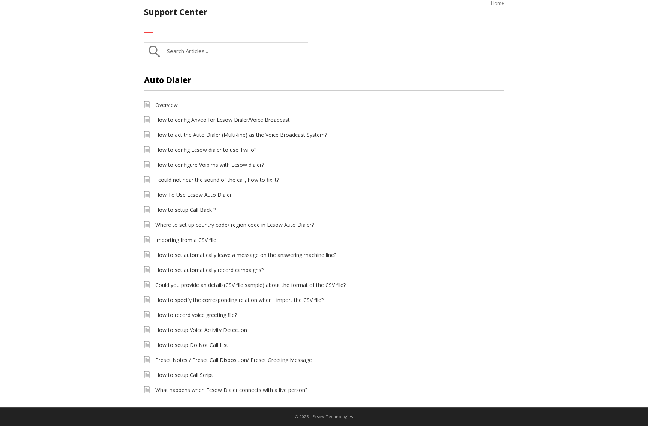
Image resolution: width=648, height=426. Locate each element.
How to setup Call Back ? (185, 209)
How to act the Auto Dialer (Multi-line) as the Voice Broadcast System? (241, 134)
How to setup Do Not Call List (191, 344)
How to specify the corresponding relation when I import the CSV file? (239, 299)
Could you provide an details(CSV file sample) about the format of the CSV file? (250, 284)
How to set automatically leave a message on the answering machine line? (245, 254)
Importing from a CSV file (185, 239)
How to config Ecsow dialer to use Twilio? (205, 149)
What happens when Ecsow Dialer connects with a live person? (231, 389)
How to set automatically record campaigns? (209, 269)
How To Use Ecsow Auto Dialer (193, 194)
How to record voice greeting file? (196, 314)
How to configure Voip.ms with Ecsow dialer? (209, 164)
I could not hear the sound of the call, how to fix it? (217, 179)
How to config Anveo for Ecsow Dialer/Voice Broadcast (222, 119)
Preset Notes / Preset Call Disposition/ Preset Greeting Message (233, 359)
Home (497, 3)
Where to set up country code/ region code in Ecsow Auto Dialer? (234, 224)
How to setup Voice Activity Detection (201, 329)
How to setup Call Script (184, 374)
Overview (166, 104)
